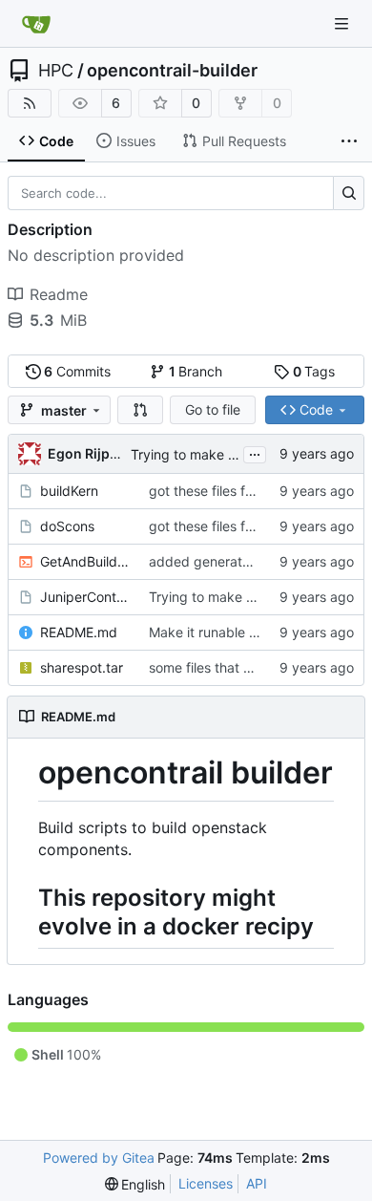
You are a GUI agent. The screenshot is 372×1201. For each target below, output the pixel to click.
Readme (59, 294)
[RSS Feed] (30, 103)
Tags (314, 371)
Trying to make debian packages (234, 454)
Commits (77, 371)
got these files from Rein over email (258, 491)
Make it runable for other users (244, 632)
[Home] (36, 24)
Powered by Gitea (99, 1157)
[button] (140, 410)
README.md (78, 632)
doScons (67, 526)
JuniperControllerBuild (85, 597)
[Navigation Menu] (343, 23)
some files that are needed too (244, 667)
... (254, 452)
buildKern (69, 491)
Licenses (205, 1183)
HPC (55, 70)
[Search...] (348, 193)
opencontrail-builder (172, 70)
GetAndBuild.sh (85, 561)
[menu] (135, 1184)
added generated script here (239, 561)
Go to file (212, 409)
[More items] (349, 141)
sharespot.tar (81, 667)
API (256, 1183)
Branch (196, 371)
